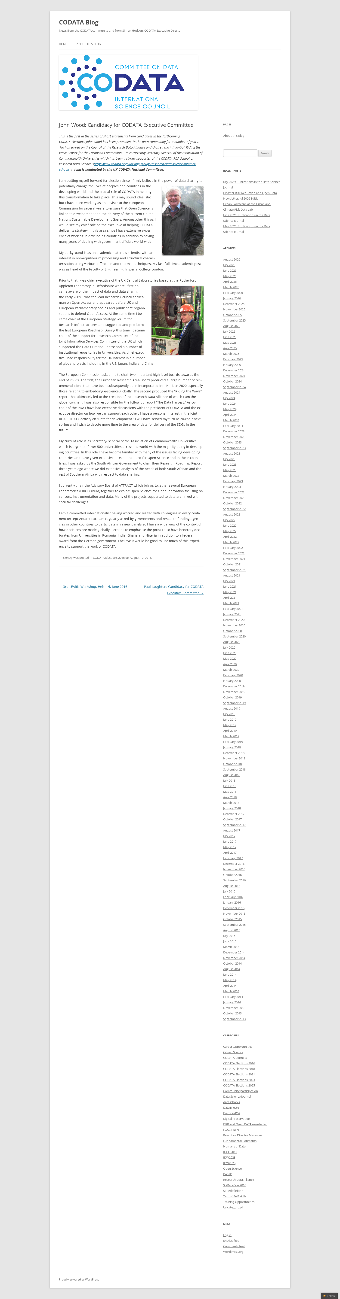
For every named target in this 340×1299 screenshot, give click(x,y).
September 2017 (234, 825)
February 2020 (233, 675)
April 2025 (230, 348)
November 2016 (234, 869)
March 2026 (231, 287)
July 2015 (229, 936)
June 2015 (229, 941)
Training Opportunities (238, 1202)
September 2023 (234, 448)
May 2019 (229, 725)
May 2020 (229, 658)
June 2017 (229, 841)
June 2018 (229, 786)
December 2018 (233, 753)
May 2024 (229, 409)
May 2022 (229, 531)
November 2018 (234, 758)
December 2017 (233, 814)
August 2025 (231, 326)
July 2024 (229, 398)
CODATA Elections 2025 (239, 1085)
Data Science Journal (237, 1096)
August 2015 (231, 930)
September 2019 (234, 703)
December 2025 (233, 304)
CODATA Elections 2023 (239, 1080)
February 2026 (233, 293)
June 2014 (229, 974)
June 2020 (229, 653)
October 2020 (232, 631)
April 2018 (230, 797)
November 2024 (234, 376)
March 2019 (231, 736)
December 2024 (233, 370)
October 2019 (232, 697)
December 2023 (233, 431)
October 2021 (232, 564)
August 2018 (231, 775)
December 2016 (233, 864)
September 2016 (234, 880)
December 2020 (233, 620)
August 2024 (231, 392)
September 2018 (234, 769)
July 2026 (229, 265)
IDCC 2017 (230, 1152)
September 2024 (234, 387)
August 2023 (231, 453)
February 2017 (233, 858)
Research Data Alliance (238, 1180)
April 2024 (230, 415)
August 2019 (231, 708)
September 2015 (234, 925)
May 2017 (229, 847)
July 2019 (229, 714)
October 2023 (232, 442)
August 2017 (231, 830)
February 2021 (233, 609)
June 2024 (229, 403)
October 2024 (232, 381)
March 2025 (231, 354)
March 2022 (231, 542)
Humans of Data (234, 1146)
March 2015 (231, 947)
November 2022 (234, 498)
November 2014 (234, 958)
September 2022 (234, 509)
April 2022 (230, 536)
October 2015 (232, 919)
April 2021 (230, 597)
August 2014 (231, 969)
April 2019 (230, 730)
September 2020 (234, 636)
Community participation (240, 1091)
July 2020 (229, 647)
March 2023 (231, 475)
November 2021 (234, 559)
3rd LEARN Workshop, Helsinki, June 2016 (93, 586)
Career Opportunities (237, 1046)
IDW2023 (229, 1157)
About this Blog (89, 44)
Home (63, 44)
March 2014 (231, 991)
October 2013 (232, 1013)
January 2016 (232, 902)
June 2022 (229, 525)
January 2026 (232, 298)
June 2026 (229, 270)
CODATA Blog (79, 22)
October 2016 (232, 875)
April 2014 (230, 985)
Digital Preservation (236, 1119)
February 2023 (233, 481)
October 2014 (232, 963)
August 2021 (231, 575)
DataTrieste (231, 1107)
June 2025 (229, 337)
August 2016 (231, 886)
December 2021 (233, 553)
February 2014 (233, 997)
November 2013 (234, 1008)
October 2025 (232, 315)
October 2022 (232, 503)
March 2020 (231, 670)
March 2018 (231, 803)
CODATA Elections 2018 (239, 1069)
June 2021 (229, 586)
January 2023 (232, 487)
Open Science (232, 1168)
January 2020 (232, 681)
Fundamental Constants (240, 1141)
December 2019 (233, 686)
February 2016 (233, 897)
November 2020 (234, 625)
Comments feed (234, 1246)
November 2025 (234, 309)
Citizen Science (233, 1052)
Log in (227, 1235)
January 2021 (232, 614)
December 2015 (233, 908)
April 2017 (230, 852)
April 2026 (230, 281)
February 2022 (233, 548)
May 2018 (229, 791)
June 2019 (229, 719)
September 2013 (234, 1019)
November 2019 (234, 692)
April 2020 (230, 664)
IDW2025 (229, 1163)
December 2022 (233, 492)
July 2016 (229, 891)
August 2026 (231, 259)
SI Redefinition (233, 1191)
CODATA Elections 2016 (109, 557)
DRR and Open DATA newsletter (245, 1124)
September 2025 (234, 320)
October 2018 (232, 764)
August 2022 (231, 514)
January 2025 (232, 365)
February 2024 (233, 426)
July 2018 (229, 780)
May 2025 (229, 342)
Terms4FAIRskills (234, 1196)
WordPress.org (233, 1252)
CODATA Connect (235, 1058)
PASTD (227, 1174)
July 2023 (229, 459)
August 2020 (231, 642)
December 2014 (233, 952)
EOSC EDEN (231, 1130)
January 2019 (232, 747)
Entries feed (231, 1240)
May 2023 (229, 470)
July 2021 (229, 581)
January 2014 (232, 1002)
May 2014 (229, 980)
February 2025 (233, 359)
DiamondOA (231, 1113)
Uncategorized (233, 1207)
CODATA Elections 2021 (239, 1074)
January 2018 (232, 808)
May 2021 (229, 592)
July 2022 (229, 520)
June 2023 (229, 464)
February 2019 (233, 742)
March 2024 (231, 420)
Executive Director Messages (242, 1135)
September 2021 (234, 570)
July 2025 (229, 331)
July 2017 (229, 836)
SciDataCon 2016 (234, 1185)
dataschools (231, 1102)
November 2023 (234, 437)
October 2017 (232, 819)
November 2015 (234, 913)
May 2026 (229, 276)
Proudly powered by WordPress (79, 1279)
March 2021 (231, 603)
